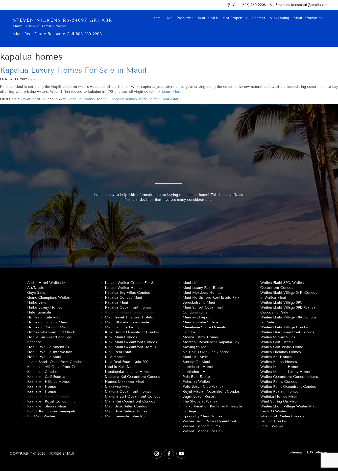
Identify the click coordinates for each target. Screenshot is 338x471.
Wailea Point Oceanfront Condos (288, 386)
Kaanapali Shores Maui (46, 406)
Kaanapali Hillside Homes (49, 382)
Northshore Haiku (198, 372)
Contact (258, 18)
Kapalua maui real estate (159, 99)
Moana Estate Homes (201, 337)
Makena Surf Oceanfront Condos (132, 396)
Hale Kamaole (39, 312)
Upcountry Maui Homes (202, 416)
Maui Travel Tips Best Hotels (129, 317)
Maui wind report (197, 317)
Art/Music (35, 288)
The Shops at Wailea (200, 401)
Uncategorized (33, 99)
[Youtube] (181, 454)
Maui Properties (180, 18)
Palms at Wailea (196, 382)
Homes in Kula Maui (44, 317)
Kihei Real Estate (119, 352)
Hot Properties (235, 18)
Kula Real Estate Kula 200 (126, 362)
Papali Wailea (271, 426)
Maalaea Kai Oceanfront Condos (132, 377)
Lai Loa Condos (273, 421)
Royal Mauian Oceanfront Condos (211, 391)
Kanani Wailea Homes (123, 288)
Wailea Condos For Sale (203, 431)
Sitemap (295, 452)
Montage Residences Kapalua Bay (211, 342)
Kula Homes (115, 357)
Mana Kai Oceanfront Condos (130, 401)
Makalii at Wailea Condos (282, 416)
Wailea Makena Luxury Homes (286, 372)
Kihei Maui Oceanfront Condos (131, 342)
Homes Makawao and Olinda (51, 332)
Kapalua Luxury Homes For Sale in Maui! (73, 70)
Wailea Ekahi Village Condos (284, 327)
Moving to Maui (196, 347)
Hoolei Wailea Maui (44, 357)
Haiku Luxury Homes (44, 307)
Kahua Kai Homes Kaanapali (51, 411)
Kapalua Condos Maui (123, 297)
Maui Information (308, 18)
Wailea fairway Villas (277, 337)
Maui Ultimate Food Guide (127, 322)
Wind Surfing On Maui (279, 401)
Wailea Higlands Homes (280, 352)
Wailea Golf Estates (276, 342)
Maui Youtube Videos (200, 322)
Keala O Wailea (273, 411)
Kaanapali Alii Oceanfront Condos (55, 367)
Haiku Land (36, 302)
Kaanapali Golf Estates (46, 377)
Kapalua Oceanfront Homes (128, 307)
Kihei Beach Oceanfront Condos (132, 332)
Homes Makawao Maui (124, 382)
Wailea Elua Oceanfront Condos (287, 332)
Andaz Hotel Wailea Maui (49, 283)
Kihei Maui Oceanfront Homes (130, 347)
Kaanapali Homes (42, 386)
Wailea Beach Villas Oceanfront (209, 421)
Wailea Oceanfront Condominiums (289, 377)
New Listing (279, 18)
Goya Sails (36, 293)
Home (157, 18)
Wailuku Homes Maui (278, 396)
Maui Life (190, 283)
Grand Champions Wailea (48, 297)
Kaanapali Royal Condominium (52, 401)
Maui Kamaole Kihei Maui (126, 416)
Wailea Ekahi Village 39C (281, 302)
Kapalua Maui (116, 302)
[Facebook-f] (169, 454)
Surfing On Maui (196, 362)
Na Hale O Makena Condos (206, 352)
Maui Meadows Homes (202, 293)
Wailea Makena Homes (280, 367)
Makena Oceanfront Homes (128, 391)
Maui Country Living (122, 327)
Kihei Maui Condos (121, 337)
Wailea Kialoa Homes (278, 362)
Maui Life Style (195, 357)
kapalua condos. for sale (89, 99)
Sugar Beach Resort (199, 396)
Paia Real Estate (196, 377)
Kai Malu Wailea (41, 416)
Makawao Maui (118, 386)
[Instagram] (157, 454)
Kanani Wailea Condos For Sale (131, 283)
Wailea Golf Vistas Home (281, 347)
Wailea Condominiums (201, 426)
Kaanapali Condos (42, 372)
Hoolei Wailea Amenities (48, 347)
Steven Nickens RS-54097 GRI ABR (62, 20)
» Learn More (170, 92)
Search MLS (208, 18)
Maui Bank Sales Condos (126, 406)
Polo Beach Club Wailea (203, 386)
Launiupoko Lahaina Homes (128, 372)
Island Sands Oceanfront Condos (55, 362)
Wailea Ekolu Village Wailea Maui (288, 406)
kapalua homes (124, 99)
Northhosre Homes (199, 367)
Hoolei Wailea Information (49, 352)
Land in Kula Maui (120, 367)
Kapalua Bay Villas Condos (127, 293)
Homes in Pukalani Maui (47, 327)
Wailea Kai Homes (276, 357)
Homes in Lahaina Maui (47, 322)
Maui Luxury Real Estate (203, 288)
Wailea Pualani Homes (279, 391)
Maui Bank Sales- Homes (126, 411)
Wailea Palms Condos (278, 382)
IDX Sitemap (317, 452)
